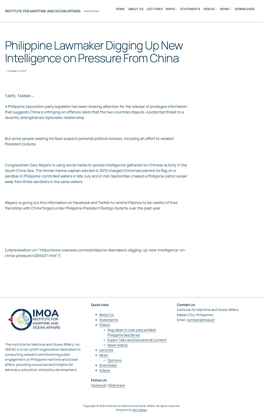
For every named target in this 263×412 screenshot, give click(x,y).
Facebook (98, 385)
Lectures (106, 350)
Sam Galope (139, 410)
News (103, 355)
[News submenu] (231, 9)
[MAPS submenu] (176, 9)
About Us (106, 314)
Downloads (108, 365)
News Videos (117, 345)
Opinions (114, 360)
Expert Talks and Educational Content (137, 340)
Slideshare (116, 385)
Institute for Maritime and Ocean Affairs (43, 11)
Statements (108, 320)
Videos (104, 324)
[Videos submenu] (216, 9)
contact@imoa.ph (201, 320)
